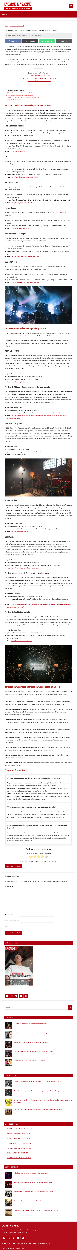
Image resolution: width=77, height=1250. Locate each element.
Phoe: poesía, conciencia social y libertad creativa (30, 1201)
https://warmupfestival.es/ (19, 382)
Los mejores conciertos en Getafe (39, 75)
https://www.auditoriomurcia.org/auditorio (25, 256)
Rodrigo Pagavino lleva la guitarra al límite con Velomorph (33, 1182)
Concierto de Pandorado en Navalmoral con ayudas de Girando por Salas (38, 1109)
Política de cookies (30, 1243)
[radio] (31, 857)
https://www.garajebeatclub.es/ (21, 203)
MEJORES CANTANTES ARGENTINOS (19, 1128)
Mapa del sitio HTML (44, 1243)
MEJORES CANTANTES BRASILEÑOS (19, 1158)
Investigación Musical (17, 26)
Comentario (9, 886)
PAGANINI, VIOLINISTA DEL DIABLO (19, 1143)
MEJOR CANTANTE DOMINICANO (18, 1133)
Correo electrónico (12, 921)
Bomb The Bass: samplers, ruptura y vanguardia (29, 1061)
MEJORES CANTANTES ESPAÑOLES (19, 1148)
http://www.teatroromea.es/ (20, 228)
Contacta (5, 1232)
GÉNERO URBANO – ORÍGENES (17, 1153)
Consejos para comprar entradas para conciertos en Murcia (24, 97)
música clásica (59, 212)
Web (6, 927)
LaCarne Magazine (22, 35)
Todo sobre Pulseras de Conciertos (39, 81)
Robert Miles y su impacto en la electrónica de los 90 (31, 1042)
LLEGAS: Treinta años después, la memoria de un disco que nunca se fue (38, 1081)
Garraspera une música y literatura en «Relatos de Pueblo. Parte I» (36, 1210)
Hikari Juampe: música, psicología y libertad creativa (31, 1173)
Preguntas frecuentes (13, 99)
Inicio (6, 26)
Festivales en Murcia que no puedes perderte (20, 95)
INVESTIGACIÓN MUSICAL (13, 866)
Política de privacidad (8, 1243)
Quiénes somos (22, 1232)
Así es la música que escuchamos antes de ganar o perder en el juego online (39, 1091)
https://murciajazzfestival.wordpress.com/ (25, 568)
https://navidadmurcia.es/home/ (21, 641)
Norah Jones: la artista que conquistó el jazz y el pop (31, 1033)
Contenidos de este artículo (15, 90)
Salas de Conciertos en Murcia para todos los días (21, 93)
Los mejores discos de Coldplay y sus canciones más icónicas (34, 1051)
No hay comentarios (35, 35)
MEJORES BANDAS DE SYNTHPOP (18, 1138)
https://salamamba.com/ (19, 151)
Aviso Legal (19, 1243)
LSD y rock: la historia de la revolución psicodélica (30, 1023)
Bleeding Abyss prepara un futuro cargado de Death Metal (33, 1191)
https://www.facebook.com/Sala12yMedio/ (25, 282)
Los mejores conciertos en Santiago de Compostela (39, 78)
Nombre (8, 915)
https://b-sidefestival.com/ (19, 531)
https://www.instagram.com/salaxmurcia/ (24, 177)
